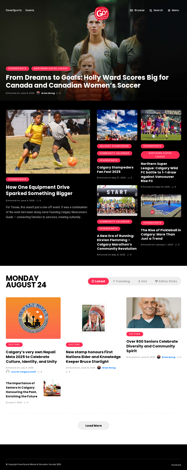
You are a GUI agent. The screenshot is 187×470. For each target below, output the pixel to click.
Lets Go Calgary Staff (23, 371)
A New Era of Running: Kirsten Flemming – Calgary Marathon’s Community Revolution (117, 242)
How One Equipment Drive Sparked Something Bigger (39, 190)
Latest (100, 281)
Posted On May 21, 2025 (112, 254)
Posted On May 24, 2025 (156, 186)
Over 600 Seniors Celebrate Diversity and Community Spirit (152, 346)
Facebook (176, 465)
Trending (123, 281)
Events (30, 10)
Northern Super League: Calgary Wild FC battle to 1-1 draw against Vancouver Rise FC (159, 172)
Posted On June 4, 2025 (21, 200)
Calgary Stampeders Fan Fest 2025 (115, 169)
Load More (93, 426)
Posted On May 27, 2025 (112, 177)
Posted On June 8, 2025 (141, 357)
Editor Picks (168, 281)
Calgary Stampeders (114, 146)
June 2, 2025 (14, 402)
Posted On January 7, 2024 (157, 244)
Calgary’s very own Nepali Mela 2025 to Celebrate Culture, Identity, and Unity (31, 356)
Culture (14, 344)
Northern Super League (160, 155)
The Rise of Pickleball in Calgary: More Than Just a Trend (161, 234)
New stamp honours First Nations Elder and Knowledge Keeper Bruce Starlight (93, 356)
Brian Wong (109, 367)
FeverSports (14, 10)
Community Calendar (114, 153)
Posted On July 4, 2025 (20, 367)
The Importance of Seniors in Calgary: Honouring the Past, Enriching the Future (21, 389)
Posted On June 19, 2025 (81, 367)
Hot (144, 281)
